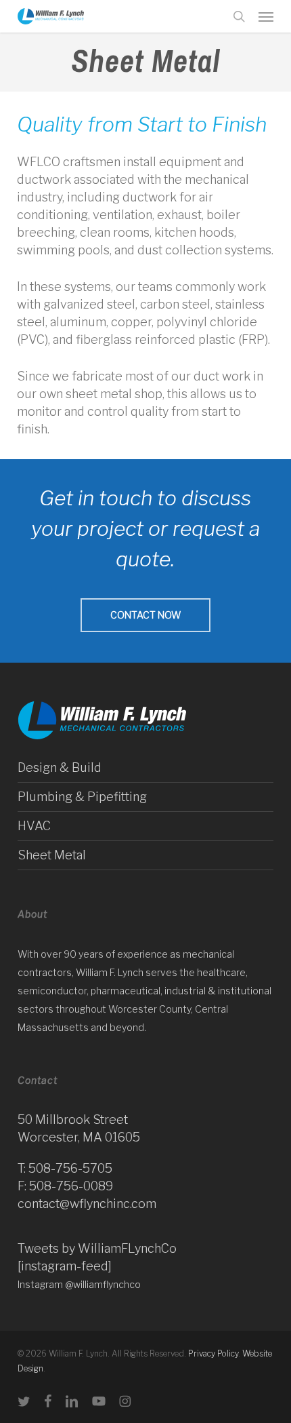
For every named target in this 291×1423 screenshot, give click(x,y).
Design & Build (60, 767)
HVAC (34, 826)
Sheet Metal (52, 855)
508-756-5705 (70, 1168)
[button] (266, 16)
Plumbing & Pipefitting (82, 797)
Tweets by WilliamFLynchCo (97, 1248)
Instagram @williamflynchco (79, 1284)
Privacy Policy (213, 1353)
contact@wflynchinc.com (87, 1203)
